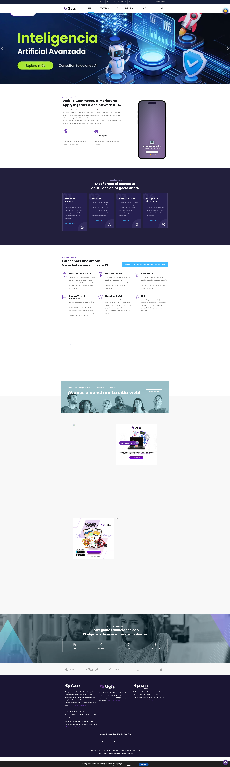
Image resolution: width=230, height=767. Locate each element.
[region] (115, 48)
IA (117, 8)
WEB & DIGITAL (128, 8)
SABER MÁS (71, 224)
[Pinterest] (129, 2)
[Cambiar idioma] (225, 11)
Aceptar (143, 764)
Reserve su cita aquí (79, 705)
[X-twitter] (115, 2)
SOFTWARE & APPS (104, 8)
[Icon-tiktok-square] (104, 2)
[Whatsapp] (96, 2)
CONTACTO (143, 8)
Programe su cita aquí (73, 727)
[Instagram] (100, 2)
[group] (152, 129)
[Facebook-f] (111, 2)
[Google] (118, 2)
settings (129, 765)
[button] (1, 48)
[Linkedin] (126, 2)
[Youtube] (107, 2)
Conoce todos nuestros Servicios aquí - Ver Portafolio (145, 264)
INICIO (90, 8)
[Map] (122, 2)
